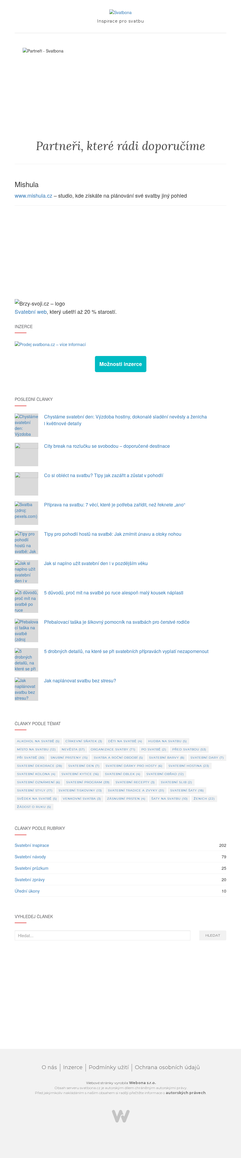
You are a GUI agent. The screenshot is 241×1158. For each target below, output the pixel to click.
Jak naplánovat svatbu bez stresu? (80, 680)
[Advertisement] (120, 252)
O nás (49, 1067)
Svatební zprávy (30, 879)
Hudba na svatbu (167, 741)
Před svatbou (189, 749)
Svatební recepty (135, 782)
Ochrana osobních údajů (167, 1067)
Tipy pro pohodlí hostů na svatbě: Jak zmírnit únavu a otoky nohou (112, 533)
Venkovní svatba (82, 799)
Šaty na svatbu (169, 799)
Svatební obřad (165, 774)
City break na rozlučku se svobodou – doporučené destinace (107, 445)
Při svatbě (31, 757)
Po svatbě (153, 749)
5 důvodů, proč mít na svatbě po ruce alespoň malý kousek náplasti (113, 592)
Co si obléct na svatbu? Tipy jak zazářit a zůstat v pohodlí (103, 475)
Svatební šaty (187, 790)
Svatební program (88, 782)
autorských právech (186, 1093)
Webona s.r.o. (142, 1083)
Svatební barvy (167, 757)
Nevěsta (73, 749)
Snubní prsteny (69, 757)
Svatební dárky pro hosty (134, 766)
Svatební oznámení (38, 782)
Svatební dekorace (39, 766)
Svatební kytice (80, 774)
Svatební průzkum (31, 868)
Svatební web (31, 311)
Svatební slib (176, 782)
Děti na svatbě (125, 741)
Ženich (204, 799)
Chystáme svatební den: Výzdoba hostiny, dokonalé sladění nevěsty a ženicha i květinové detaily (125, 420)
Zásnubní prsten (126, 799)
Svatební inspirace (32, 845)
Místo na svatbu (36, 749)
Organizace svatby (113, 749)
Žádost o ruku (34, 807)
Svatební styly (35, 790)
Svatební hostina (188, 766)
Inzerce (73, 1067)
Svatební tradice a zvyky (136, 790)
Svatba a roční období (118, 757)
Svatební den (84, 766)
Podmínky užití (109, 1067)
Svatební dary (207, 757)
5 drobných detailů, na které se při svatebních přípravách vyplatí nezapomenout (126, 651)
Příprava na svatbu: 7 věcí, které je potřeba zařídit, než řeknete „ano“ (114, 504)
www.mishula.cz (33, 195)
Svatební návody (30, 856)
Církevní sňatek (84, 741)
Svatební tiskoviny (80, 790)
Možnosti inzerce (120, 364)
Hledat (212, 935)
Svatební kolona (36, 774)
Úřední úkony (27, 891)
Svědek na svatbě (37, 799)
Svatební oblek (122, 774)
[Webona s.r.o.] (121, 1116)
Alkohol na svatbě (38, 741)
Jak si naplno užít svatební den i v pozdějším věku (96, 563)
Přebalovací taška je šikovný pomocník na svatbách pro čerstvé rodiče (117, 621)
